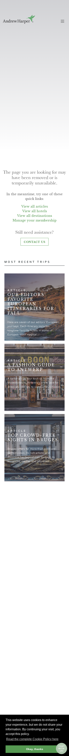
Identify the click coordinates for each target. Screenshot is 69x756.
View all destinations (34, 216)
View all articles (34, 206)
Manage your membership (35, 220)
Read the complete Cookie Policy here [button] (32, 739)
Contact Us (34, 242)
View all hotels (34, 211)
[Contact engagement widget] (61, 748)
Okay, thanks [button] (34, 749)
